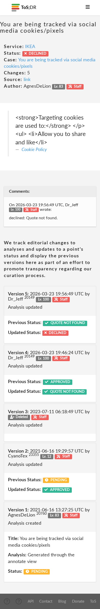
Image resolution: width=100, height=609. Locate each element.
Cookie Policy (34, 149)
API (31, 601)
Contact (45, 601)
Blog (62, 601)
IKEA (30, 46)
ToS (93, 601)
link (27, 79)
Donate (78, 601)
